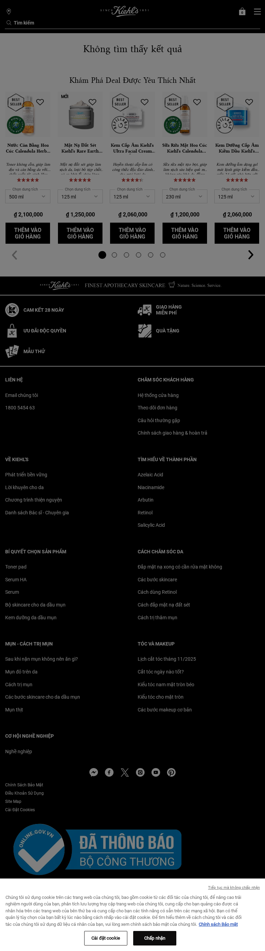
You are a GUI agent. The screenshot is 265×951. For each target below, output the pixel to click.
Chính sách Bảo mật (218, 924)
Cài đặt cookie (105, 938)
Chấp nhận (154, 938)
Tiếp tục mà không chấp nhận (234, 887)
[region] (132, 915)
